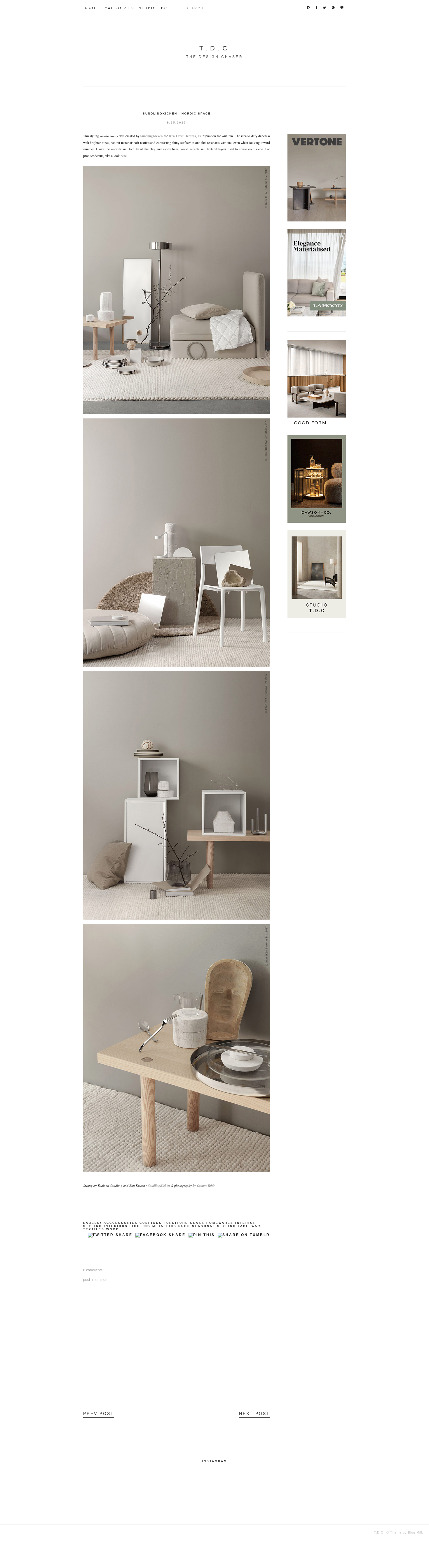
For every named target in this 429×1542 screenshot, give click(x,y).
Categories (119, 8)
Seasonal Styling (214, 1226)
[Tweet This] (110, 1236)
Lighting (140, 1226)
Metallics (164, 1226)
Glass (197, 1222)
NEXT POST (254, 1413)
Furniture (176, 1222)
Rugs (184, 1226)
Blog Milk (415, 1532)
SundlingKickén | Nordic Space (177, 113)
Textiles (93, 1229)
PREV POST (98, 1413)
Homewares (219, 1222)
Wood (112, 1229)
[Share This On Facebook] (160, 1236)
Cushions (150, 1222)
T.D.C (214, 48)
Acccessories (121, 1222)
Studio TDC (153, 8)
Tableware (251, 1226)
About (92, 8)
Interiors (116, 1226)
